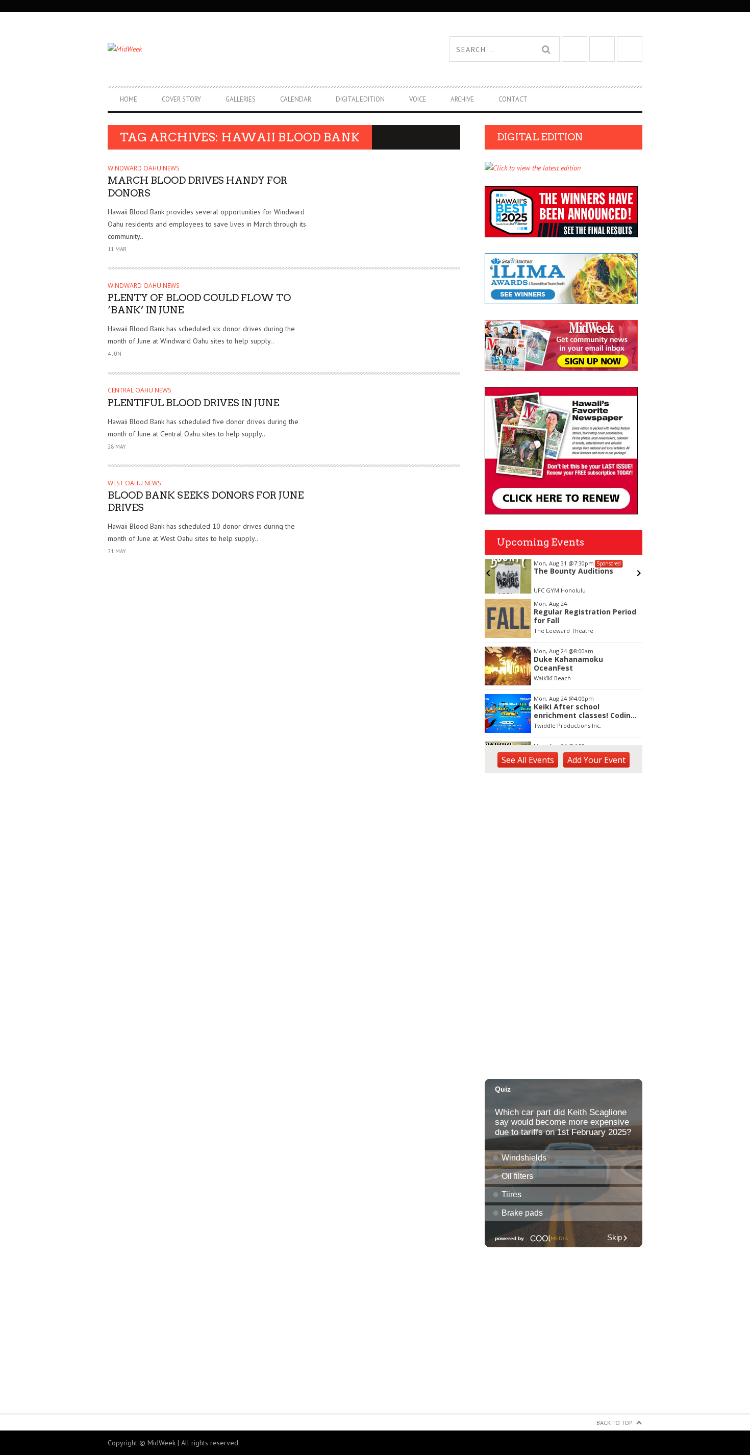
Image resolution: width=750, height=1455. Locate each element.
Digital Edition (360, 99)
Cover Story (181, 99)
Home (128, 99)
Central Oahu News (139, 390)
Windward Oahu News (144, 168)
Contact (513, 99)
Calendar (295, 99)
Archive (462, 99)
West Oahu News (134, 483)
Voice (417, 99)
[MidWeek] (241, 49)
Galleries (241, 99)
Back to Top (614, 1422)
